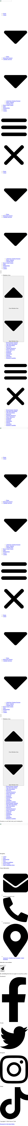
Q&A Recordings (10, 345)
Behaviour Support (7, 58)
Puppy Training (10, 102)
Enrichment (9, 353)
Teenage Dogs (9, 103)
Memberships (6, 108)
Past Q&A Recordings (11, 344)
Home (4, 13)
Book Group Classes (8, 105)
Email (1, 965)
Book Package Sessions (12, 342)
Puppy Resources (10, 349)
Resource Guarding (11, 358)
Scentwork (9, 351)
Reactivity (8, 346)
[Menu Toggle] (1, 271)
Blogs (7, 56)
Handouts (8, 352)
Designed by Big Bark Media (7, 1124)
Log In (4, 109)
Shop (4, 106)
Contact (5, 110)
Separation (8, 356)
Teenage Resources (11, 348)
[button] (14, 141)
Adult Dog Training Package (13, 101)
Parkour (8, 355)
